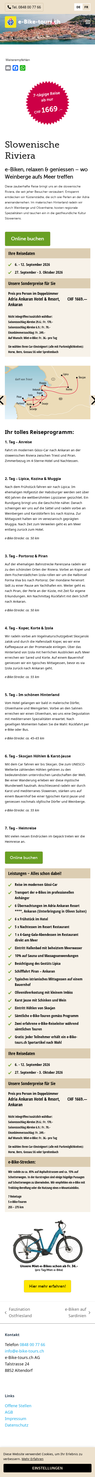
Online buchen (27, 238)
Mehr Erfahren (33, 1459)
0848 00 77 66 (32, 1344)
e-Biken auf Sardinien (69, 1312)
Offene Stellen (18, 1405)
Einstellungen (47, 1468)
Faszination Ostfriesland (18, 1312)
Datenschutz (16, 1425)
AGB (9, 1412)
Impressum (15, 1418)
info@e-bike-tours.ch (24, 1351)
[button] (88, 22)
